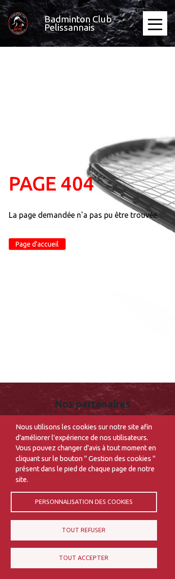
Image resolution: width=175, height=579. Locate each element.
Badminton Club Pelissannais (78, 23)
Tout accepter (83, 558)
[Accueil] (18, 23)
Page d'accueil (37, 244)
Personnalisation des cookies (84, 502)
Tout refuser (83, 530)
